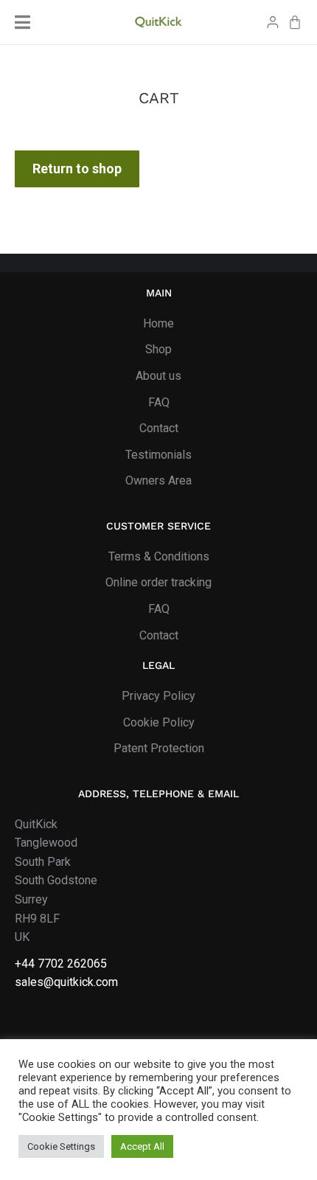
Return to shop (77, 168)
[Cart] (295, 22)
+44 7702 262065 (61, 964)
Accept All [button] (142, 1146)
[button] (22, 22)
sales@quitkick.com (66, 982)
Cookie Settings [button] (61, 1146)
